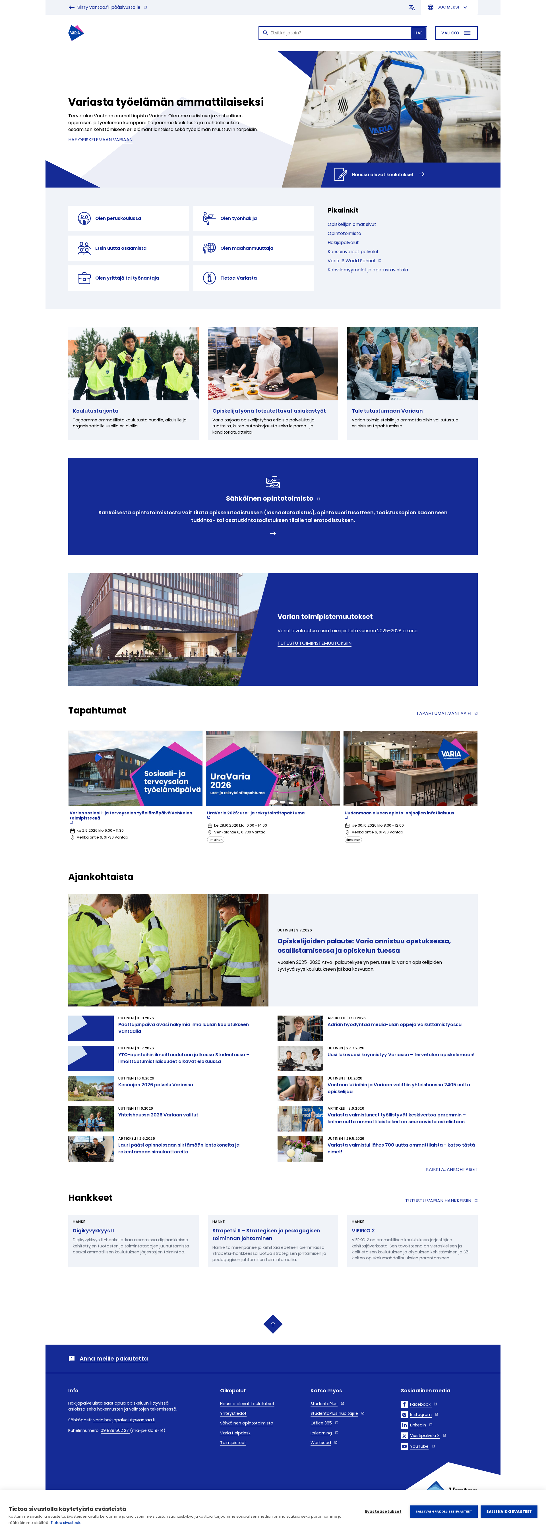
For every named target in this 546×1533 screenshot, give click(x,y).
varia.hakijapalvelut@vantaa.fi (124, 1420)
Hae (418, 33)
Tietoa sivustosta (66, 1522)
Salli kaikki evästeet (509, 1511)
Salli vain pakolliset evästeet (444, 1511)
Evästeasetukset (383, 1511)
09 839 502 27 (115, 1430)
